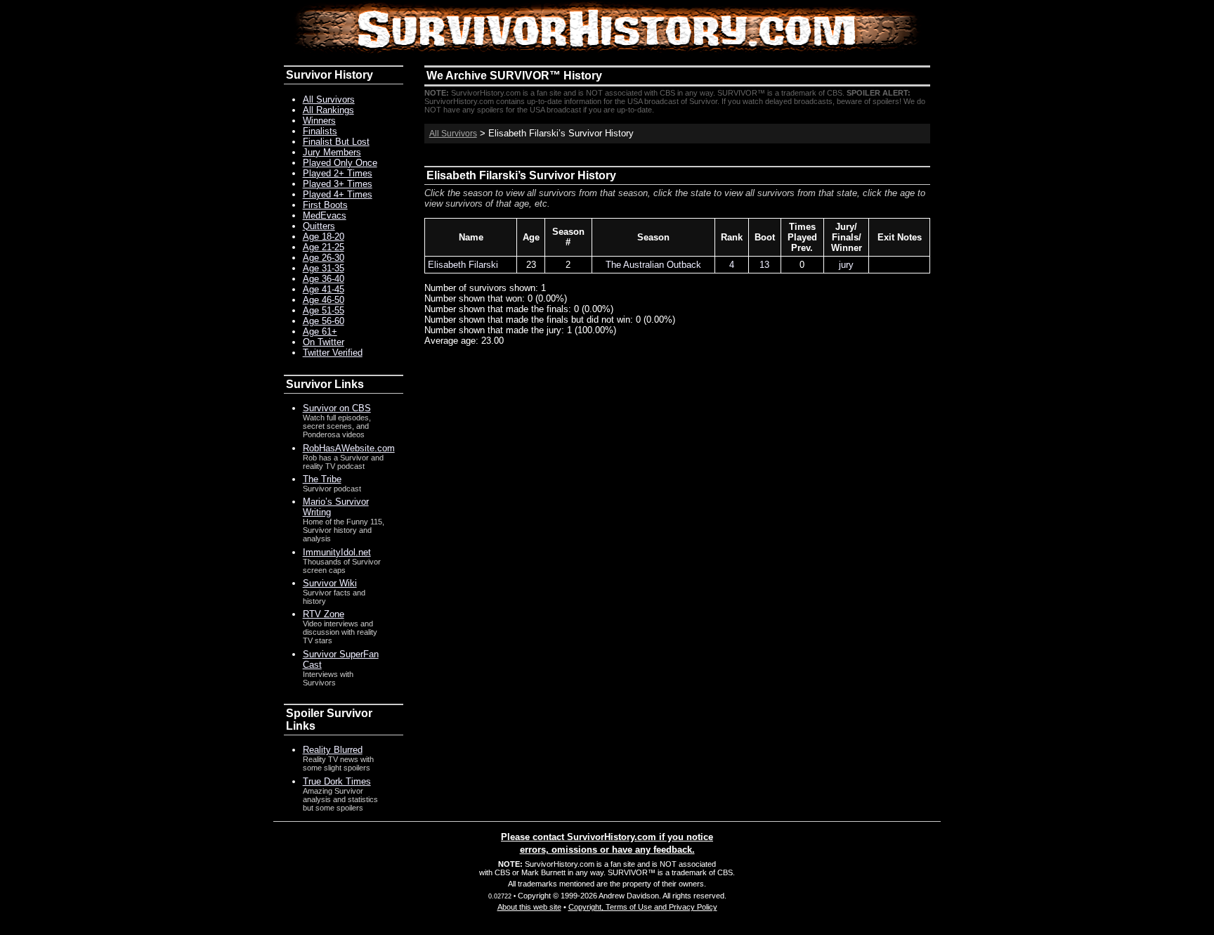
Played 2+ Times (337, 173)
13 (764, 264)
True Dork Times (337, 781)
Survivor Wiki (330, 583)
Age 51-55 (323, 310)
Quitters (319, 226)
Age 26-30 (323, 257)
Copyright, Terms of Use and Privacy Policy (642, 907)
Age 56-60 (323, 321)
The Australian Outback (653, 264)
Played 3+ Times (337, 184)
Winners (319, 120)
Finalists (320, 131)
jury (846, 264)
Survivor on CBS (337, 408)
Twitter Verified (333, 352)
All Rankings (328, 110)
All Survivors (453, 133)
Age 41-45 (323, 289)
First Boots (325, 205)
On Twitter (323, 342)
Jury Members (332, 152)
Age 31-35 (323, 268)
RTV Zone (323, 614)
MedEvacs (324, 215)
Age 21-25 (323, 247)
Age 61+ (320, 331)
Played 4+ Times (337, 194)
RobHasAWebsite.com (349, 448)
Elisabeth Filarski (463, 264)
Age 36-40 (323, 278)
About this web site (529, 907)
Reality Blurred (333, 749)
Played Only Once (340, 162)
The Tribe (322, 479)
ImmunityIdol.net (337, 552)
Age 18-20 (323, 236)
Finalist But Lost (336, 141)
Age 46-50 (323, 300)
